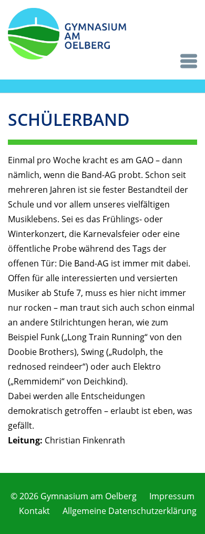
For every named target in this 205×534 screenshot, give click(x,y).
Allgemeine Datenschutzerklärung (130, 511)
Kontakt (34, 511)
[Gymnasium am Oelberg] (67, 56)
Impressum (171, 496)
